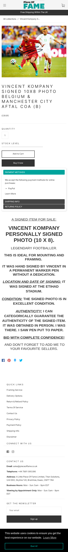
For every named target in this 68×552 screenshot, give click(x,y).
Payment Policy (14, 425)
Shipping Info (13, 431)
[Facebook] (3, 360)
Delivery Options (14, 396)
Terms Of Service (15, 407)
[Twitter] (21, 360)
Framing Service (14, 390)
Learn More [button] (49, 537)
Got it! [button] (34, 546)
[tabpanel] (34, 184)
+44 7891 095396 (27, 471)
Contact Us (12, 413)
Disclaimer (12, 437)
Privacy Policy (13, 419)
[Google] (28, 360)
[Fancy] (15, 360)
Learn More (10, 193)
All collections (9, 19)
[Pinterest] (9, 360)
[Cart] (63, 5)
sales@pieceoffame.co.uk (25, 466)
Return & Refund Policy (17, 401)
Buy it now (18, 163)
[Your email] (34, 510)
